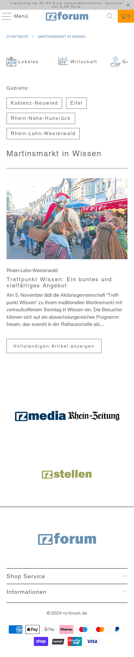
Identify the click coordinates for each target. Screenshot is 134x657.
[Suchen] (110, 16)
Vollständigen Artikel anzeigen (54, 346)
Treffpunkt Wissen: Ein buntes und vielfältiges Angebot (59, 282)
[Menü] (3, 16)
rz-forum (72, 613)
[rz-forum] (67, 16)
